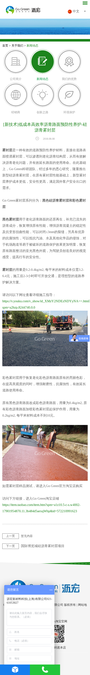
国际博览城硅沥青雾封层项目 (42, 546)
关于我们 (17, 45)
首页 (5, 45)
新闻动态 (32, 45)
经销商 (15, 112)
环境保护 (69, 112)
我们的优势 (69, 79)
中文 (75, 11)
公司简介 (16, 79)
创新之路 (42, 112)
